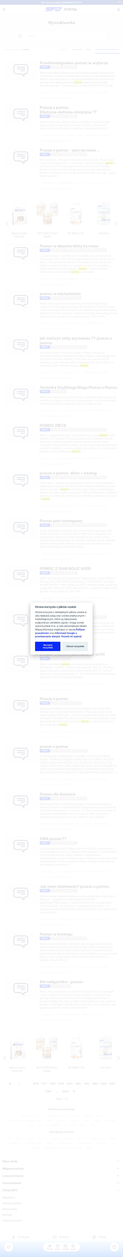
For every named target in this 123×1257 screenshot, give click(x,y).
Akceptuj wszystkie (48, 646)
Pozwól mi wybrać (71, 636)
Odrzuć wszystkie (75, 646)
